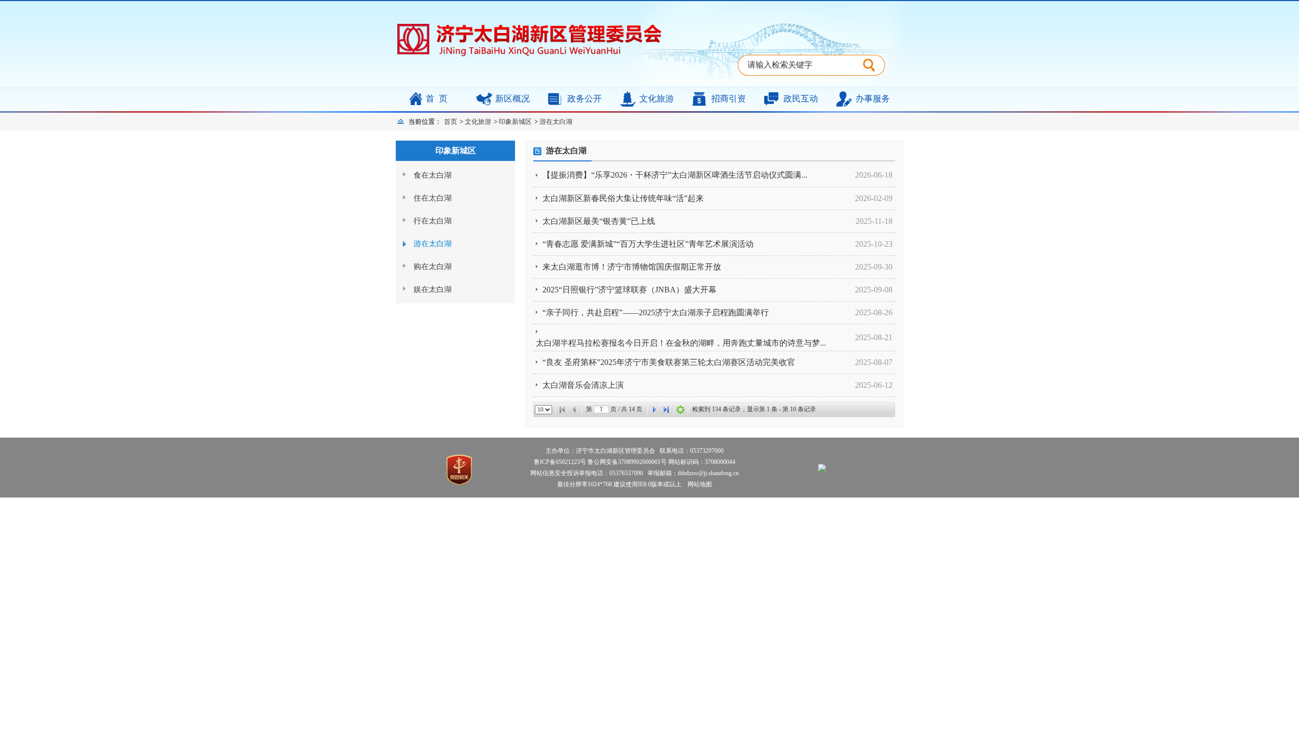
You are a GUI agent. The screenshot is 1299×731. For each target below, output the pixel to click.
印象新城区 (515, 121)
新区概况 (512, 99)
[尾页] (666, 410)
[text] (800, 65)
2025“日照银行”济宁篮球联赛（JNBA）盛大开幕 (629, 289)
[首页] (562, 410)
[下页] (654, 410)
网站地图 (697, 484)
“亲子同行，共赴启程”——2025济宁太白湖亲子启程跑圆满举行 (655, 312)
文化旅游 (656, 99)
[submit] (874, 65)
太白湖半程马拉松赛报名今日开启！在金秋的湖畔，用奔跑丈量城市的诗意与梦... (681, 343)
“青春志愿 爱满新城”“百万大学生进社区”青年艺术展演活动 (648, 244)
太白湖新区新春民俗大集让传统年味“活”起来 (623, 198)
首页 (439, 99)
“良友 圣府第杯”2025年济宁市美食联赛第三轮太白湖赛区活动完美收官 (668, 362)
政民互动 (800, 99)
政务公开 (584, 99)
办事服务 (873, 99)
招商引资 (728, 99)
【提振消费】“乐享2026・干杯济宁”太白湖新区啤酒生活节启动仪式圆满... (674, 175)
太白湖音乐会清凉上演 (583, 385)
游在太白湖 (555, 121)
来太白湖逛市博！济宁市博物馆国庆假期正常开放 (631, 266)
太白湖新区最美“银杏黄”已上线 (598, 221)
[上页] (574, 410)
